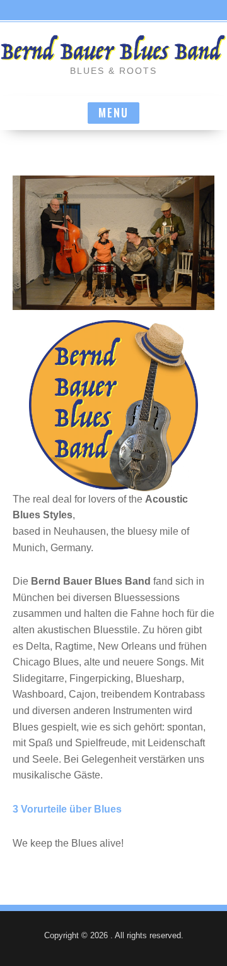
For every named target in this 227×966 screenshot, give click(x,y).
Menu (113, 112)
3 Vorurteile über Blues (67, 809)
